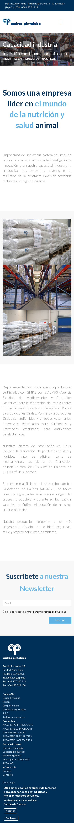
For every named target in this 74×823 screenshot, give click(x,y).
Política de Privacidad (54, 611)
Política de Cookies (15, 804)
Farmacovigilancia (12, 755)
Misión (6, 701)
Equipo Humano (11, 705)
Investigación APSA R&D (16, 759)
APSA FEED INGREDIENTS (17, 740)
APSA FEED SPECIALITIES (17, 736)
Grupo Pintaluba (11, 697)
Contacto (8, 774)
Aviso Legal (33, 611)
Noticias (7, 770)
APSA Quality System (14, 709)
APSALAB (8, 763)
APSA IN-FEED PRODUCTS (18, 728)
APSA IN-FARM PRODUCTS (18, 724)
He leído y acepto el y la (35, 611)
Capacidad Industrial (14, 751)
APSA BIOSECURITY (14, 732)
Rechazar (11, 818)
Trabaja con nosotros (14, 717)
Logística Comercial (13, 747)
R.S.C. (6, 713)
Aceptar (10, 810)
